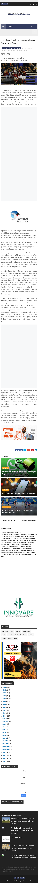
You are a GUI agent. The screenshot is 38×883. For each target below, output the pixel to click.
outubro (5, 743)
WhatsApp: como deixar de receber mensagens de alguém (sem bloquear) (19, 472)
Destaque (6, 48)
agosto (4, 738)
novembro (5, 746)
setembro (5, 741)
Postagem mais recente (29, 520)
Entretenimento (15, 48)
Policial (31, 635)
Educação (18, 631)
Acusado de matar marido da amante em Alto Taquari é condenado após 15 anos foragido (22, 820)
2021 (4, 713)
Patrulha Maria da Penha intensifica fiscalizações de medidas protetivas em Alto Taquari (22, 830)
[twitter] (36, 4)
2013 (4, 690)
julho (4, 735)
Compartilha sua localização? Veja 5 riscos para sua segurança (18, 493)
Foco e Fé (10, 635)
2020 (5, 710)
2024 (5, 755)
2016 (4, 699)
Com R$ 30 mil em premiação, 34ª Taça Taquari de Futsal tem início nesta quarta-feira (18, 511)
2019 (4, 707)
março (4, 724)
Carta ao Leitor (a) (16, 837)
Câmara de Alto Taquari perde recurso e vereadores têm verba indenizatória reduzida (22, 848)
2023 (5, 752)
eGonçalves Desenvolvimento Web (25, 881)
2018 (4, 704)
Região (10, 638)
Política (4, 638)
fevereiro (5, 721)
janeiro (4, 718)
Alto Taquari (6, 507)
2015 (4, 696)
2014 (4, 693)
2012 (4, 687)
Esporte (3, 635)
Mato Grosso (23, 635)
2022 (5, 716)
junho (4, 732)
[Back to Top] (23, 878)
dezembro (5, 749)
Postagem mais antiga (8, 520)
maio (4, 729)
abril (4, 727)
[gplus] (33, 4)
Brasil (11, 631)
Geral (16, 635)
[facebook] (31, 4)
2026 (5, 761)
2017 (4, 701)
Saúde (15, 638)
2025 (5, 758)
